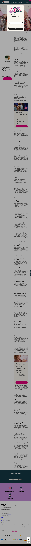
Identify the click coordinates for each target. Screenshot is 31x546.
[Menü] (29, 537)
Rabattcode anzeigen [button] (15, 28)
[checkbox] (15, 21)
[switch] (28, 542)
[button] (23, 5)
